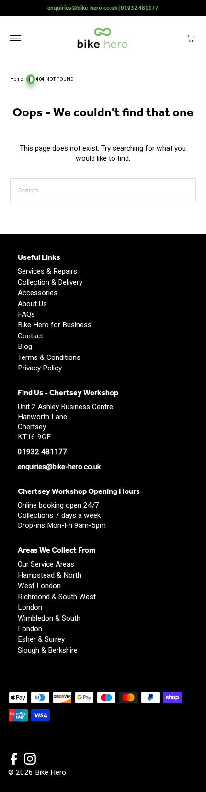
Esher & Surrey (41, 639)
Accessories (37, 293)
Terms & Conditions (49, 357)
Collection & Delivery (50, 282)
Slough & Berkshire (48, 650)
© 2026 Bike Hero (37, 772)
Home (16, 79)
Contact (30, 336)
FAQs (26, 314)
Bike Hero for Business (55, 325)
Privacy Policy (40, 368)
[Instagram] (30, 760)
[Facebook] (14, 760)
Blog (25, 346)
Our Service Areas (46, 564)
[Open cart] (191, 38)
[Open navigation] (15, 38)
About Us (32, 304)
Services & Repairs (47, 271)
